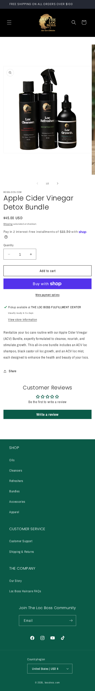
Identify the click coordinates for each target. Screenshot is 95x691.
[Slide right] (58, 183)
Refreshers (16, 481)
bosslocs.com (52, 682)
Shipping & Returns (21, 552)
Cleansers (15, 470)
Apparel (14, 512)
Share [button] (12, 371)
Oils (12, 460)
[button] (9, 22)
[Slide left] (37, 183)
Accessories (17, 502)
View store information (22, 319)
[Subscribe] (71, 620)
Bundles (14, 491)
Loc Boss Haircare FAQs (25, 591)
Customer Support (21, 541)
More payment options (47, 295)
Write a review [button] (47, 414)
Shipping (8, 223)
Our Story (15, 581)
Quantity (8, 245)
